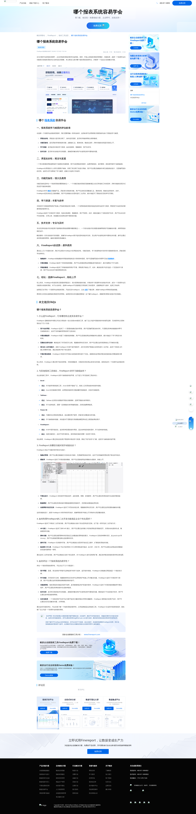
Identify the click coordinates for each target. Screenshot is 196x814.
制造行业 (75, 770)
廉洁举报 (108, 789)
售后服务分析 (60, 797)
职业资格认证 (93, 793)
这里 (86, 290)
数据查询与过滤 (44, 778)
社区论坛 (108, 782)
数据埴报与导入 (44, 782)
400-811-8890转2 (143, 774)
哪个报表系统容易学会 (137, 95)
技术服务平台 (93, 786)
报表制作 (111, 259)
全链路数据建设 (44, 770)
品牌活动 (108, 786)
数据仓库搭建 (60, 770)
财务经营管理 (60, 778)
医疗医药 (75, 789)
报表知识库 (92, 782)
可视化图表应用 (44, 786)
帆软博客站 (41, 35)
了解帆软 (108, 770)
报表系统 (50, 120)
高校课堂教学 (93, 789)
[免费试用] (81, 88)
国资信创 (75, 793)
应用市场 (92, 778)
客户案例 (108, 778)
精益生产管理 (60, 782)
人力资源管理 (60, 789)
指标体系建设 (60, 774)
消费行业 (75, 774)
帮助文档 (92, 770)
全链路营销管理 (61, 793)
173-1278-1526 (142, 778)
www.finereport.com (92, 634)
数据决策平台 (43, 789)
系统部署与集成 (44, 793)
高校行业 (75, 782)
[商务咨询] (191, 423)
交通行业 (75, 786)
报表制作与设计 (44, 774)
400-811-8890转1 (143, 770)
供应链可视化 (60, 786)
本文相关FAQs (135, 97)
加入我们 (108, 774)
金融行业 (75, 778)
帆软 (49, 191)
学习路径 (92, 774)
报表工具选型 (63, 35)
